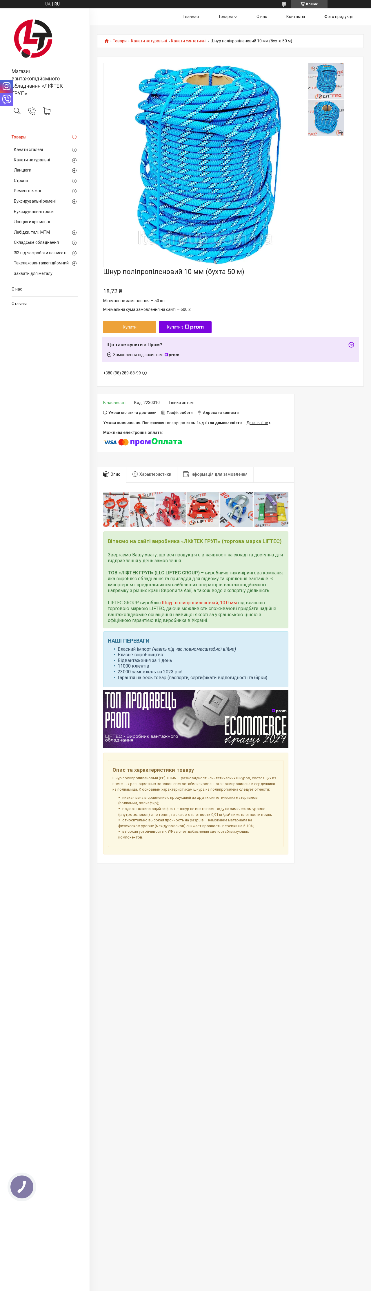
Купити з (175, 327)
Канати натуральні (32, 160)
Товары (19, 137)
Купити (130, 327)
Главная (191, 16)
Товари (120, 41)
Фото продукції (338, 16)
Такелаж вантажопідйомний (41, 263)
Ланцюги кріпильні (32, 221)
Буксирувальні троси (34, 211)
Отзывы (19, 303)
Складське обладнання (36, 242)
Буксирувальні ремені (35, 201)
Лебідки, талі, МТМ (32, 232)
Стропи (21, 180)
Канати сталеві (28, 149)
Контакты (295, 16)
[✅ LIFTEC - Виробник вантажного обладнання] (45, 38)
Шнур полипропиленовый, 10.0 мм (199, 602)
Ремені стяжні (27, 190)
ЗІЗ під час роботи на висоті (40, 252)
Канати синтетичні (188, 41)
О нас (17, 289)
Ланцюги (22, 170)
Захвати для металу (33, 273)
